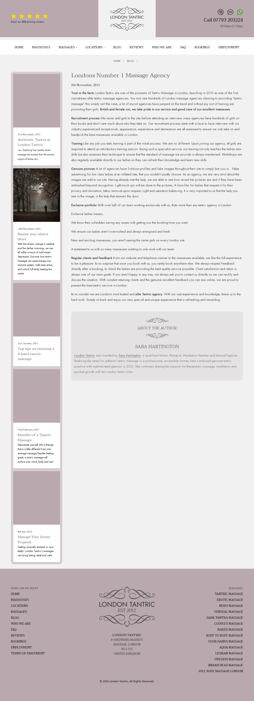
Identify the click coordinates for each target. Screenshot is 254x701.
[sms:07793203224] (230, 11)
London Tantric (84, 355)
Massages (67, 47)
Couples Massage (228, 623)
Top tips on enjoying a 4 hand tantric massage (36, 354)
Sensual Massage (228, 611)
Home (19, 47)
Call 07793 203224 (223, 20)
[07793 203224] (220, 11)
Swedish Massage (228, 659)
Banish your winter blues (33, 237)
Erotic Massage (230, 600)
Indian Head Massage (225, 665)
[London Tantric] (127, 18)
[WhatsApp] (239, 11)
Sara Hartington (130, 355)
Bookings (202, 47)
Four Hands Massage (225, 641)
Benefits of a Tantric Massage (34, 438)
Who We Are (162, 47)
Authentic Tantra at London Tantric (34, 142)
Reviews (136, 47)
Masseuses (41, 47)
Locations (94, 47)
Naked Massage (230, 629)
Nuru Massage (231, 605)
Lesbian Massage (229, 653)
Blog (117, 47)
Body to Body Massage (224, 635)
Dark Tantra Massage (225, 617)
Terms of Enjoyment (28, 653)
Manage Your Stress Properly (34, 540)
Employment (228, 47)
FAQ (183, 47)
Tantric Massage (229, 594)
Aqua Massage (231, 647)
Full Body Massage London (221, 671)
